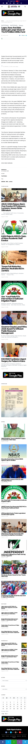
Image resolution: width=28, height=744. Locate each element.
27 (10, 708)
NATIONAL (5, 25)
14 (14, 704)
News (21, 25)
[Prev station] (10, 3)
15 (17, 704)
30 (21, 708)
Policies (14, 737)
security (24, 251)
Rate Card (24, 736)
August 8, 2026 (4, 578)
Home (2, 20)
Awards (14, 311)
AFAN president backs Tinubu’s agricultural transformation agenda (13, 513)
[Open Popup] (17, 3)
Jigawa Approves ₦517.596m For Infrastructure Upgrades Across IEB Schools (9, 607)
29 (17, 708)
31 (24, 708)
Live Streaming (13, 736)
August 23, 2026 (4, 482)
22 (17, 706)
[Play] (7, 3)
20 (10, 706)
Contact (7, 736)
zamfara (10, 181)
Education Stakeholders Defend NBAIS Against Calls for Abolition (12, 459)
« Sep (2, 713)
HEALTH (17, 344)
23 (21, 706)
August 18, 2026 (4, 509)
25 (3, 708)
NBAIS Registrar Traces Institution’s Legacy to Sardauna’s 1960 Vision (13, 439)
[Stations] (21, 3)
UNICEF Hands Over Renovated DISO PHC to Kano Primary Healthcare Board (13, 507)
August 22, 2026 (4, 503)
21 (14, 706)
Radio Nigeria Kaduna (13, 739)
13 (10, 704)
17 (24, 704)
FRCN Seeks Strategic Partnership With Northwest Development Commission (12, 534)
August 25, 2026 (4, 610)
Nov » (6, 713)
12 (6, 704)
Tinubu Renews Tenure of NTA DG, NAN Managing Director (12, 480)
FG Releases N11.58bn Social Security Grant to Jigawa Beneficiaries (13, 596)
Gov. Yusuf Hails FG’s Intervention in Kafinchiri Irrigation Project (14, 500)
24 (24, 706)
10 (24, 702)
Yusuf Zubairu (4, 176)
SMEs (7, 181)
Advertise (19, 736)
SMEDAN (3, 181)
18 (3, 706)
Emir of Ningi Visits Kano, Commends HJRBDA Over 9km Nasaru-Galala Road (10, 632)
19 (6, 706)
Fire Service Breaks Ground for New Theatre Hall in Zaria (13, 575)
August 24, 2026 (4, 441)
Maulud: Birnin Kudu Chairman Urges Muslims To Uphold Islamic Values (9, 619)
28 (14, 708)
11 (3, 704)
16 (21, 704)
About (3, 736)
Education (14, 189)
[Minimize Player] (25, 3)
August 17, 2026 (4, 536)
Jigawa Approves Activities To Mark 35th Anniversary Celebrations (9, 613)
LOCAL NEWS (20, 189)
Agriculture (10, 281)
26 (6, 708)
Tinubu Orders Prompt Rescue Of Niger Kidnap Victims (10, 626)
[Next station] (3, 3)
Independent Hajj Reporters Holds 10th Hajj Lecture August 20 (13, 555)
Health (21, 344)
